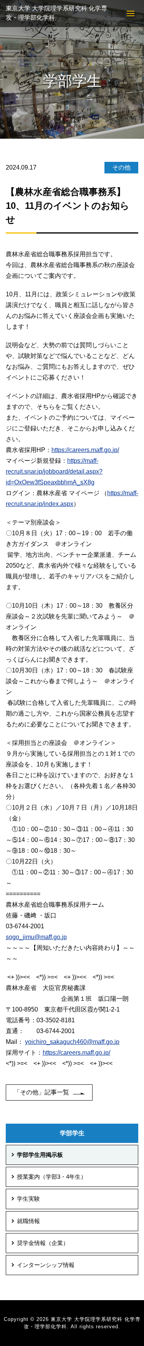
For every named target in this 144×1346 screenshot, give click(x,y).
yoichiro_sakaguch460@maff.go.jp (72, 1041)
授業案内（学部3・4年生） (51, 1177)
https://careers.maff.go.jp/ (85, 450)
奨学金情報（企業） (43, 1243)
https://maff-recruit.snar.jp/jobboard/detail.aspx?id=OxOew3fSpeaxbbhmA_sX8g (54, 471)
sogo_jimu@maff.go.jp (36, 937)
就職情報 (28, 1221)
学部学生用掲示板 (40, 1155)
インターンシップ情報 (45, 1265)
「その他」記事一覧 (41, 1092)
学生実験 (28, 1199)
